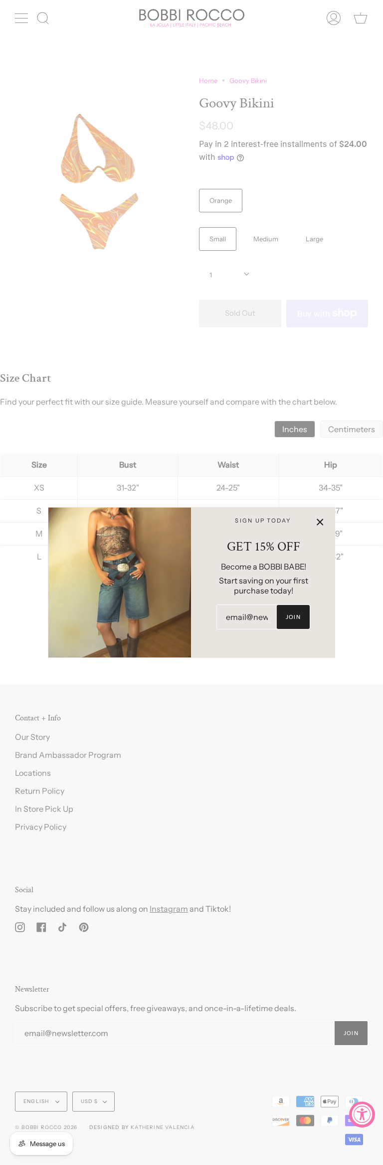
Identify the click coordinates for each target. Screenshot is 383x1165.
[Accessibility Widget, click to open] (362, 1115)
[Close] (320, 522)
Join (293, 616)
